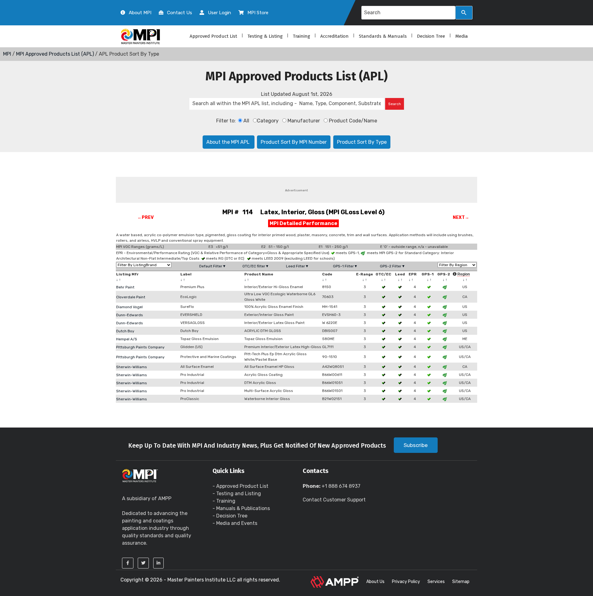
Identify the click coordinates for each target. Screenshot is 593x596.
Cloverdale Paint (130, 297)
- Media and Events (234, 523)
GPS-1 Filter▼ (345, 266)
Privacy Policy (406, 581)
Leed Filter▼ (297, 266)
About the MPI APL (228, 142)
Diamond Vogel (129, 307)
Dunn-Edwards (129, 315)
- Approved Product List (240, 486)
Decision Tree (431, 36)
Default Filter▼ (212, 266)
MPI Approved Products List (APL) (55, 54)
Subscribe (416, 445)
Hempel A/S (126, 339)
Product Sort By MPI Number (294, 142)
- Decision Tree (229, 516)
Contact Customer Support (334, 500)
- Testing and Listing (236, 493)
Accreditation (334, 36)
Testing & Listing (265, 36)
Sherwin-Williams (131, 367)
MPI (7, 54)
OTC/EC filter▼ (255, 266)
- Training (223, 501)
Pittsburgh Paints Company (140, 347)
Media (461, 36)
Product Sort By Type (362, 142)
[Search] (464, 12)
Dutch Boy (125, 331)
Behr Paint (125, 287)
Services (436, 581)
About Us (375, 581)
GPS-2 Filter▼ (392, 266)
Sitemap (460, 581)
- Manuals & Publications (241, 508)
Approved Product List (213, 36)
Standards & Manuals (383, 36)
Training (301, 36)
